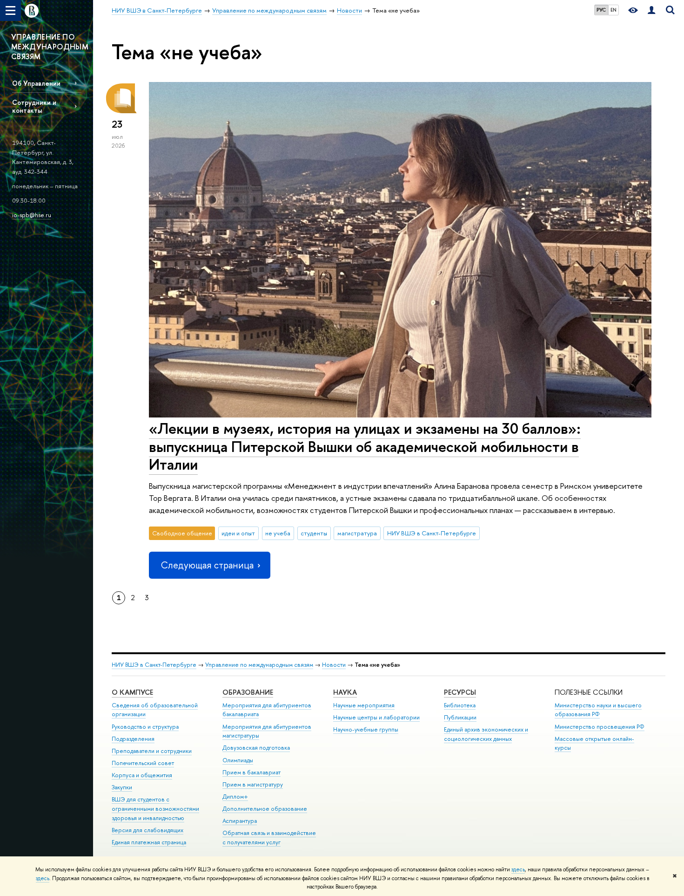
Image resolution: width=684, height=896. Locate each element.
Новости (334, 665)
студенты (314, 533)
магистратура (357, 533)
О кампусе (132, 692)
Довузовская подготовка (256, 748)
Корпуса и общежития (142, 775)
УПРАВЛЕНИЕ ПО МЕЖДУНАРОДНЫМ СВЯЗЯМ (49, 47)
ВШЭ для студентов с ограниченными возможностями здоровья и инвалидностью (155, 808)
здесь (518, 869)
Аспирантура (239, 821)
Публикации (460, 717)
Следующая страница (207, 565)
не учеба (277, 533)
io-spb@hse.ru (31, 215)
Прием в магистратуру (252, 784)
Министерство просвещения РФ (599, 727)
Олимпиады (237, 760)
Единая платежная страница (149, 842)
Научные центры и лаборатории (376, 717)
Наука (345, 692)
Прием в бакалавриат (251, 772)
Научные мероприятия (364, 705)
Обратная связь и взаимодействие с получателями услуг (269, 837)
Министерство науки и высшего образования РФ (598, 709)
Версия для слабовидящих (147, 830)
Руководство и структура (145, 727)
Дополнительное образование (264, 809)
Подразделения (133, 739)
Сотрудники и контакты (34, 106)
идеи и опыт (238, 533)
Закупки (122, 787)
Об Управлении (36, 83)
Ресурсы (460, 692)
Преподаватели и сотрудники (152, 751)
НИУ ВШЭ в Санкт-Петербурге (431, 533)
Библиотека (460, 705)
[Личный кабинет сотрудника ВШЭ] (651, 10)
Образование (247, 692)
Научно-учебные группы (365, 729)
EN (613, 10)
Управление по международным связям (259, 665)
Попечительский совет (143, 763)
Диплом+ (235, 796)
